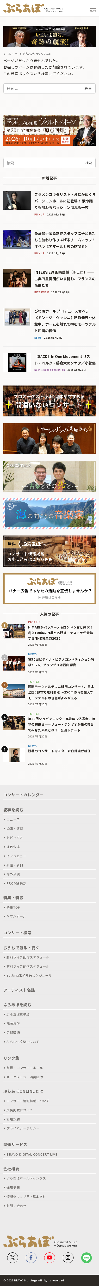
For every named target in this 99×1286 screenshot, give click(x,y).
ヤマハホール (16, 916)
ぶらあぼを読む (17, 1004)
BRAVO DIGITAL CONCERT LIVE (31, 1154)
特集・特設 (13, 897)
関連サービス (15, 1144)
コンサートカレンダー (23, 795)
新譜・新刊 (14, 865)
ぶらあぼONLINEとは (23, 1091)
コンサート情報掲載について (28, 1101)
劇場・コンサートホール (24, 1067)
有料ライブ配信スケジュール (27, 966)
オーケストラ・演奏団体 (24, 1077)
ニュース (12, 819)
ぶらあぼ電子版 (18, 1014)
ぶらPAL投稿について (22, 1041)
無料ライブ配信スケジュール (27, 957)
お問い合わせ (16, 1205)
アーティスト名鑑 (19, 990)
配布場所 (13, 1023)
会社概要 (11, 1169)
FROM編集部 (16, 883)
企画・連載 (14, 828)
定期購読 (13, 1032)
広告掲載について (19, 1110)
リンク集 (11, 1058)
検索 (88, 88)
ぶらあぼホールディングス (26, 1178)
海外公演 (13, 874)
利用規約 (13, 1119)
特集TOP (13, 907)
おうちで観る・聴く (21, 947)
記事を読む (13, 810)
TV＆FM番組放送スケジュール (29, 975)
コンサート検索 (17, 933)
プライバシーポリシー (23, 1128)
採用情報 (13, 1187)
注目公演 (13, 846)
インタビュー (16, 856)
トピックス (14, 837)
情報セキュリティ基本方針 (26, 1196)
